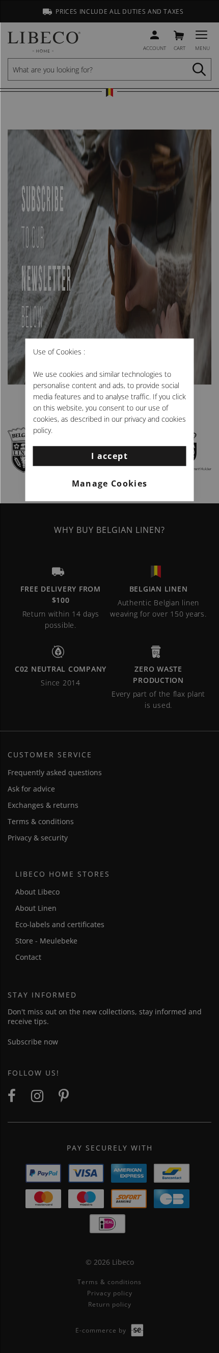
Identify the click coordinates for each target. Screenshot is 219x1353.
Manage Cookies (110, 483)
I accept (109, 455)
